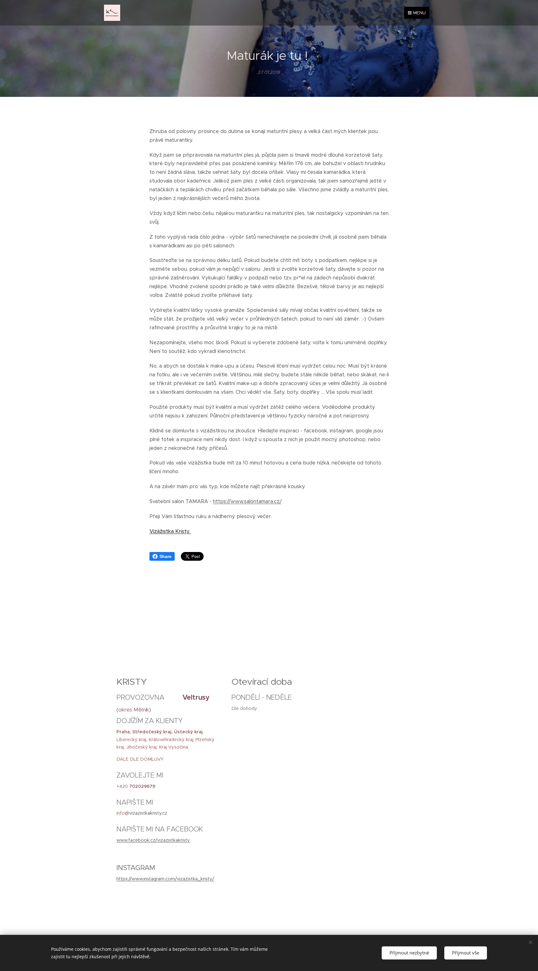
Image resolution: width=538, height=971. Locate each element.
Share (165, 556)
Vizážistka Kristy (170, 531)
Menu (419, 13)
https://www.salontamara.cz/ (247, 501)
